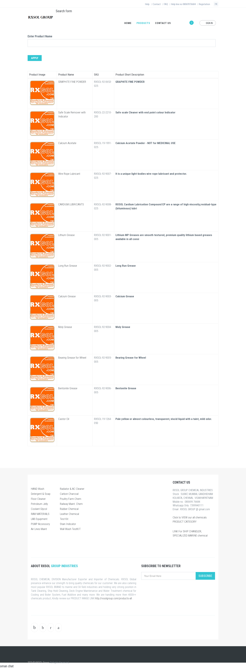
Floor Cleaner (38, 498)
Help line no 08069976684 (183, 4)
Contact (157, 4)
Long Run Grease (67, 265)
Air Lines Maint (39, 529)
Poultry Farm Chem (70, 498)
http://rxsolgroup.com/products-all (113, 598)
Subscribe (205, 576)
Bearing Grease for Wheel (72, 357)
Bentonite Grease (67, 388)
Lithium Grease (66, 235)
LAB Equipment (39, 519)
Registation (204, 4)
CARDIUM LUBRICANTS (71, 204)
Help (147, 4)
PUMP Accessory (40, 524)
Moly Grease (65, 327)
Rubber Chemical (69, 509)
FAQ (166, 4)
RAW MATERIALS (40, 514)
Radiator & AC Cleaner (72, 488)
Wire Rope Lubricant (69, 173)
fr (216, 4)
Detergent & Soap (40, 493)
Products (143, 23)
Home (128, 23)
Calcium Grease (67, 296)
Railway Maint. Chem (71, 504)
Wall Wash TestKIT (70, 529)
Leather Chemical (69, 514)
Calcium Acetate (67, 143)
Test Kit (64, 519)
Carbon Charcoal (69, 493)
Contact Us (163, 23)
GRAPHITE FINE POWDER (72, 81)
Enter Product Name (40, 36)
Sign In (209, 23)
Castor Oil (63, 419)
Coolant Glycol (39, 509)
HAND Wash (37, 488)
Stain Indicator (68, 524)
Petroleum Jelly (39, 504)
